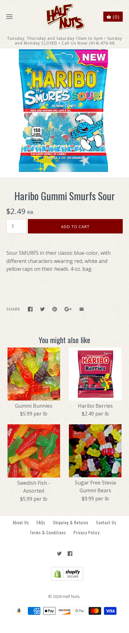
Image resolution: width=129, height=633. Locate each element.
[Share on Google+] (68, 309)
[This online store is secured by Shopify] (64, 579)
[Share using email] (81, 309)
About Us (21, 523)
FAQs (41, 523)
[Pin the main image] (54, 309)
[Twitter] (59, 553)
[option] (64, 112)
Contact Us (106, 523)
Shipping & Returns (71, 523)
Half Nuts (71, 596)
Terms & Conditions (48, 533)
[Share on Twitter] (42, 309)
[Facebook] (70, 553)
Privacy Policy (87, 533)
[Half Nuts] (65, 16)
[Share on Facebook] (30, 309)
